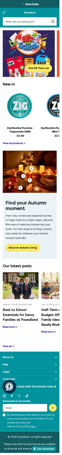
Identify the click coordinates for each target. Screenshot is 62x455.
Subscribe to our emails (17, 400)
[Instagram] (4, 395)
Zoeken (53, 21)
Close (30, 357)
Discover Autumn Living (23, 247)
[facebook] (12, 395)
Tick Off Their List (38, 68)
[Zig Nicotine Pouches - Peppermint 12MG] (20, 106)
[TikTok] (27, 395)
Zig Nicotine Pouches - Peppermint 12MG (20, 129)
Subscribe (53, 408)
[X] (19, 396)
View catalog (5, 12)
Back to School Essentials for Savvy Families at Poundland (21, 302)
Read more (30, 180)
